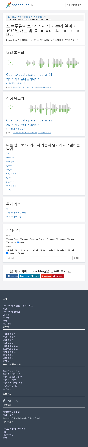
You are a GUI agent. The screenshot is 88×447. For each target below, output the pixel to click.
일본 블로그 (8, 357)
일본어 (9, 178)
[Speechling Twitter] (11, 401)
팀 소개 (6, 314)
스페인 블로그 (9, 334)
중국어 (9, 165)
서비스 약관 (8, 415)
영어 (8, 153)
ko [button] (32, 5)
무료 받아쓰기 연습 (11, 371)
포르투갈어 (11, 186)
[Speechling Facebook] (5, 401)
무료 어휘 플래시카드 (12, 377)
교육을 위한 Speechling (14, 428)
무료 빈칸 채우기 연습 (13, 383)
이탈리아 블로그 (10, 346)
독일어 (9, 169)
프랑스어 (10, 157)
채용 (5, 431)
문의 (5, 437)
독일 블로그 (8, 343)
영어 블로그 (8, 340)
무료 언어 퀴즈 (9, 380)
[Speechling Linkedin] (17, 401)
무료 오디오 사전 (40, 17)
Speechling (12, 17)
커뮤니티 (7, 323)
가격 (5, 320)
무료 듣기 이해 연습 (12, 374)
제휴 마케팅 (8, 434)
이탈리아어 (11, 174)
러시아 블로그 (9, 351)
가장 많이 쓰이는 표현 (16, 212)
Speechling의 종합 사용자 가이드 (18, 305)
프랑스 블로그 (9, 337)
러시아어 (10, 182)
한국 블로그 (8, 354)
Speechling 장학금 (11, 311)
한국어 (9, 190)
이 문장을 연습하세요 (16, 83)
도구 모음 (7, 389)
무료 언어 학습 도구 (74, 5)
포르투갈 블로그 (10, 349)
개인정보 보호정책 (11, 412)
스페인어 (10, 161)
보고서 (6, 317)
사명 (5, 308)
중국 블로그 (8, 360)
